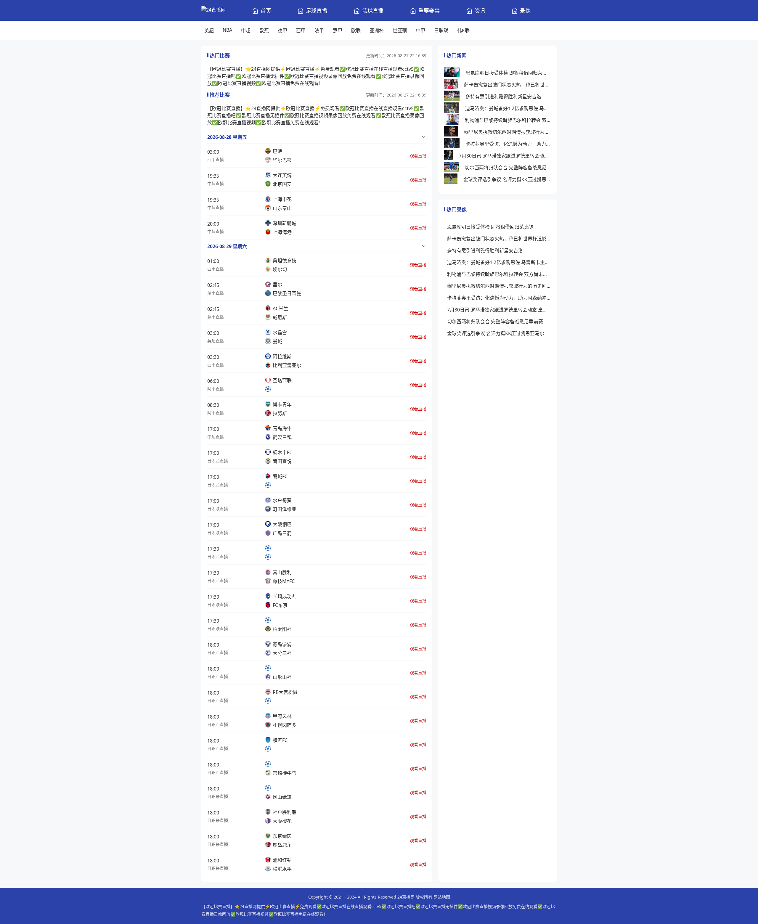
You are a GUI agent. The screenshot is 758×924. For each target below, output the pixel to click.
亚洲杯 (377, 30)
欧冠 (264, 30)
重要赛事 (429, 10)
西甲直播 (215, 159)
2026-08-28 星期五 (227, 137)
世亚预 (400, 30)
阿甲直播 (215, 388)
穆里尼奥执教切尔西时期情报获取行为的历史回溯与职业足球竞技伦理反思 (507, 132)
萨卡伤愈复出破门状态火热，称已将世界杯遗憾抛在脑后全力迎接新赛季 (507, 84)
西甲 (301, 30)
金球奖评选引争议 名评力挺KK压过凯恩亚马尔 (507, 179)
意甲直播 (215, 316)
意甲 (337, 30)
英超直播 (215, 340)
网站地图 (441, 897)
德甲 (282, 30)
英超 (209, 30)
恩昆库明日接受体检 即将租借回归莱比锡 (508, 73)
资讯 (480, 10)
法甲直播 (215, 292)
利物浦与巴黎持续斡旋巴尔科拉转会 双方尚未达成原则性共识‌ (508, 120)
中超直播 (215, 183)
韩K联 (463, 30)
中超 (245, 30)
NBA (227, 30)
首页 (266, 10)
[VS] (269, 552)
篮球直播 (372, 10)
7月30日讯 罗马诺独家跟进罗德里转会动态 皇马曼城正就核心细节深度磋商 (505, 155)
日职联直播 (217, 508)
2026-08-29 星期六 (227, 246)
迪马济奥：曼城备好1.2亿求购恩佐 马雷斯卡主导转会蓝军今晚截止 (508, 108)
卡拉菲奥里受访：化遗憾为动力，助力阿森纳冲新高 (508, 144)
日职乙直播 (217, 460)
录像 (525, 10)
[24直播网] (213, 10)
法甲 (319, 30)
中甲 (420, 30)
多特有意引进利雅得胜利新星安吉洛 (503, 96)
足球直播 (316, 10)
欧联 (356, 30)
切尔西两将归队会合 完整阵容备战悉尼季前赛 (508, 167)
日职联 (441, 30)
